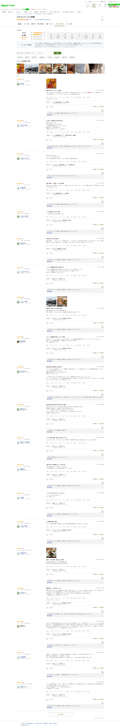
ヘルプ (85, 1)
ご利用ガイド (90, 1)
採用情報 (46, 723)
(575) (59, 24)
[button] (20, 69)
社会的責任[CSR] (39, 723)
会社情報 (23, 723)
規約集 (50, 723)
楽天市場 (110, 1)
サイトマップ (97, 1)
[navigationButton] (102, 68)
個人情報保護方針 (30, 723)
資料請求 (55, 723)
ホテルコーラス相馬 (26, 16)
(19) (40, 24)
